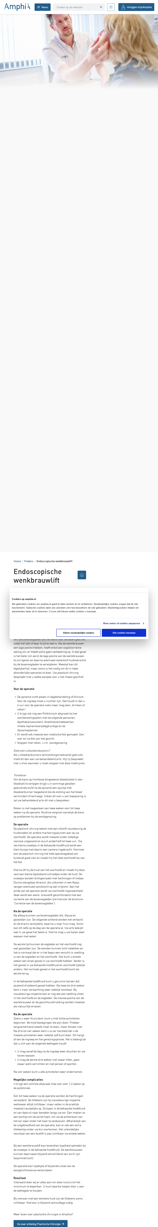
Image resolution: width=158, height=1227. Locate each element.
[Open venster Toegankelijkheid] (111, 7)
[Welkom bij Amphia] (17, 7)
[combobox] (75, 7)
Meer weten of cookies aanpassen (121, 623)
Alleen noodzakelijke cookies (78, 632)
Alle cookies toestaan (123, 632)
